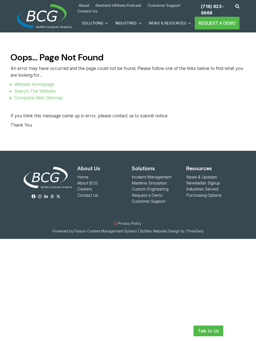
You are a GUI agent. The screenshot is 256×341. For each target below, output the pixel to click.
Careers (84, 188)
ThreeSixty (195, 231)
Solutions (93, 23)
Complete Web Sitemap (39, 97)
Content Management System (112, 231)
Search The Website (35, 91)
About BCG (87, 182)
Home (82, 176)
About (84, 5)
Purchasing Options (204, 195)
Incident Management (152, 176)
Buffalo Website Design (160, 231)
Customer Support (164, 5)
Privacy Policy (129, 223)
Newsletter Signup (203, 182)
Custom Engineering (150, 188)
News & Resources (167, 23)
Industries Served (202, 188)
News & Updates (201, 176)
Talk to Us (208, 331)
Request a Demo (217, 23)
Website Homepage (34, 84)
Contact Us (87, 11)
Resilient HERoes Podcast (118, 5)
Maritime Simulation (149, 182)
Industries (126, 23)
